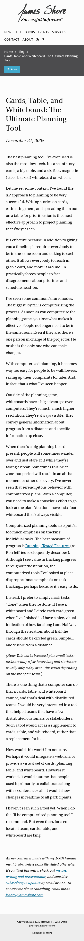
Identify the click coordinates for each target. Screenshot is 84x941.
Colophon (37, 932)
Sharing (48, 932)
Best (17, 32)
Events (43, 32)
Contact (11, 39)
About (27, 39)
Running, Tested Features (47, 545)
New (7, 32)
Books (29, 32)
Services (58, 32)
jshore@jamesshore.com (24, 895)
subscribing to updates (23, 883)
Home (8, 52)
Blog (21, 52)
